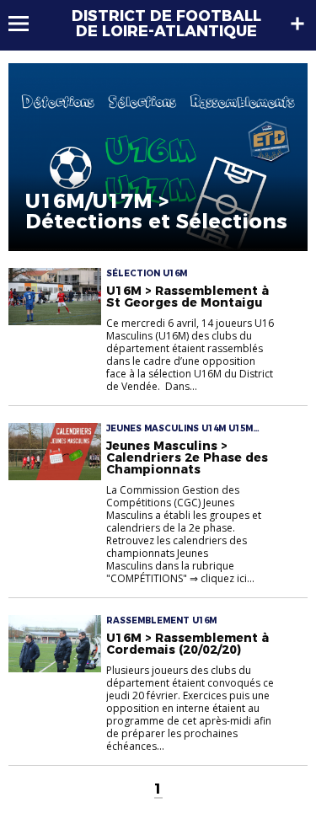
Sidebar (297, 23)
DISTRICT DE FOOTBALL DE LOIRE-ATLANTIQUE (166, 23)
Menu (26, 23)
